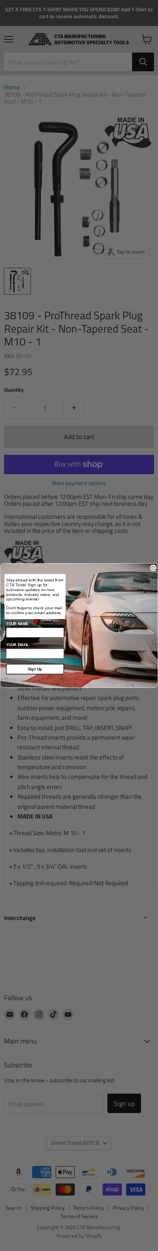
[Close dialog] (153, 567)
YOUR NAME (17, 624)
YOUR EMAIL (17, 645)
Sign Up (35, 669)
